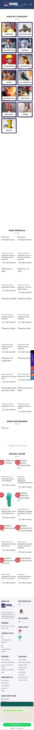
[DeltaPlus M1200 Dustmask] (25, 334)
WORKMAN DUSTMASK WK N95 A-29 (8, 545)
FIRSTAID (4, 701)
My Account (4, 680)
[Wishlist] (25, 4)
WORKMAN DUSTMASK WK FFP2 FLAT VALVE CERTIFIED (25, 546)
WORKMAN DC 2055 (7, 406)
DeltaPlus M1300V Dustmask (23, 318)
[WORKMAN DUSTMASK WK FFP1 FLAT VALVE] (9, 564)
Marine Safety (22, 680)
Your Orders (5, 683)
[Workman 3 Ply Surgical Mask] (9, 364)
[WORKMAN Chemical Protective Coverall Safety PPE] (9, 243)
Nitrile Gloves (5, 509)
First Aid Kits (21, 574)
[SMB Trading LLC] (14, 4)
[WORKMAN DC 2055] (9, 394)
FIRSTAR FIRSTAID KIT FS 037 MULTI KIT (24, 577)
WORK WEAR (5, 699)
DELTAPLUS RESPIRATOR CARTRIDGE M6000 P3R (25, 481)
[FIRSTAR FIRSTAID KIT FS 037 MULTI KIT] (25, 564)
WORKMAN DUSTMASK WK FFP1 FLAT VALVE (8, 577)
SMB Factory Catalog (24, 662)
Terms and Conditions (8, 662)
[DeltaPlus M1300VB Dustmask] (9, 304)
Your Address (5, 685)
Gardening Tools (23, 677)
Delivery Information (7, 669)
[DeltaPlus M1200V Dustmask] (9, 334)
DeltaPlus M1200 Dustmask (23, 347)
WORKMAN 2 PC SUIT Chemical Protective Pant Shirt (24, 257)
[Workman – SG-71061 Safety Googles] (25, 275)
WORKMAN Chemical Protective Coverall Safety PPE (8, 257)
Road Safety (22, 672)
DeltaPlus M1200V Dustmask (7, 347)
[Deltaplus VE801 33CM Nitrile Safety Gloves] (9, 499)
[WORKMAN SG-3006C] (9, 275)
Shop (2, 691)
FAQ (2, 672)
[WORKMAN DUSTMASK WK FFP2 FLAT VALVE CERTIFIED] (25, 532)
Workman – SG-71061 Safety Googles (24, 288)
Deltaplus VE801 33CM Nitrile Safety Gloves (8, 512)
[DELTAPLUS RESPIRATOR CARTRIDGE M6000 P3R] (25, 466)
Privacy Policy (5, 660)
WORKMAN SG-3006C (8, 287)
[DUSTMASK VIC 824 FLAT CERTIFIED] (9, 466)
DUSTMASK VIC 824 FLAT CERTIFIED (7, 480)
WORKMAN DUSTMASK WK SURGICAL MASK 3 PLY (25, 513)
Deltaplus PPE (22, 665)
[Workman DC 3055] (25, 364)
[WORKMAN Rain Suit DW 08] (25, 394)
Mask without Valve (6, 476)
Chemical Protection (7, 253)
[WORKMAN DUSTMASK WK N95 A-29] (9, 532)
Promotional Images (7, 285)
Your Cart (4, 688)
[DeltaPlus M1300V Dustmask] (25, 304)
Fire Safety (21, 675)
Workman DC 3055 (24, 376)
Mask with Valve (22, 542)
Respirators (21, 476)
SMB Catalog (22, 660)
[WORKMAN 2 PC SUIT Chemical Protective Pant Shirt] (25, 243)
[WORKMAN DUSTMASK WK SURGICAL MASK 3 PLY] (25, 499)
